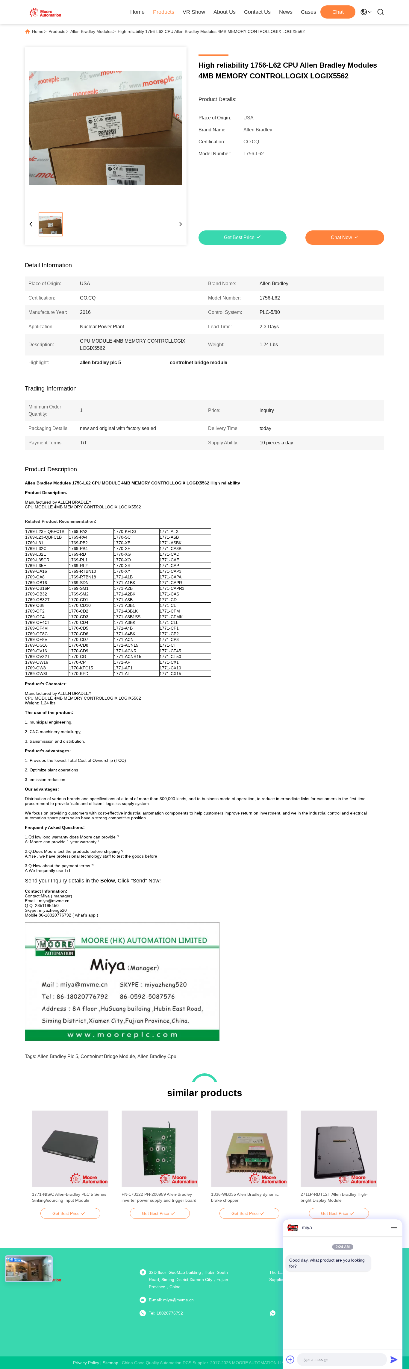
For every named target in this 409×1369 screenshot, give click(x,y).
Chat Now (341, 237)
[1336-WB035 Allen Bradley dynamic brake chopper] (249, 1149)
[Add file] (290, 1359)
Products (163, 12)
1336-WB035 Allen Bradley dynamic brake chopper (245, 1197)
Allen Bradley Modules (91, 31)
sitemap (110, 1362)
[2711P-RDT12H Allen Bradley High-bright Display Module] (339, 1149)
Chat (338, 12)
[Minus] (394, 1227)
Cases (308, 12)
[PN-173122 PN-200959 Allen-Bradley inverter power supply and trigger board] (160, 1149)
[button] (40, 1159)
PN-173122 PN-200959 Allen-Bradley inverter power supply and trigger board (159, 1197)
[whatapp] (277, 1313)
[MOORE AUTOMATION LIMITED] (46, 12)
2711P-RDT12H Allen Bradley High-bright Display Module (334, 1197)
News (286, 12)
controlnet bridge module (108, 1056)
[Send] (394, 1359)
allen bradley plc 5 (57, 1056)
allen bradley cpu (156, 1056)
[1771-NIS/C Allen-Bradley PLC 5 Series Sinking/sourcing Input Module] (70, 1149)
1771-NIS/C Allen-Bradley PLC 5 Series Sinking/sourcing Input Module (69, 1197)
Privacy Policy (86, 1362)
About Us (224, 12)
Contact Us (257, 12)
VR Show (194, 12)
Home (137, 12)
